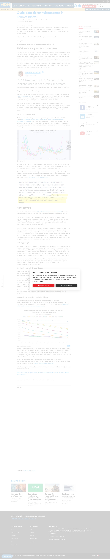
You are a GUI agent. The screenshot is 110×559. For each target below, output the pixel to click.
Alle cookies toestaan (44, 285)
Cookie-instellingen (66, 285)
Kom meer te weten (38, 281)
